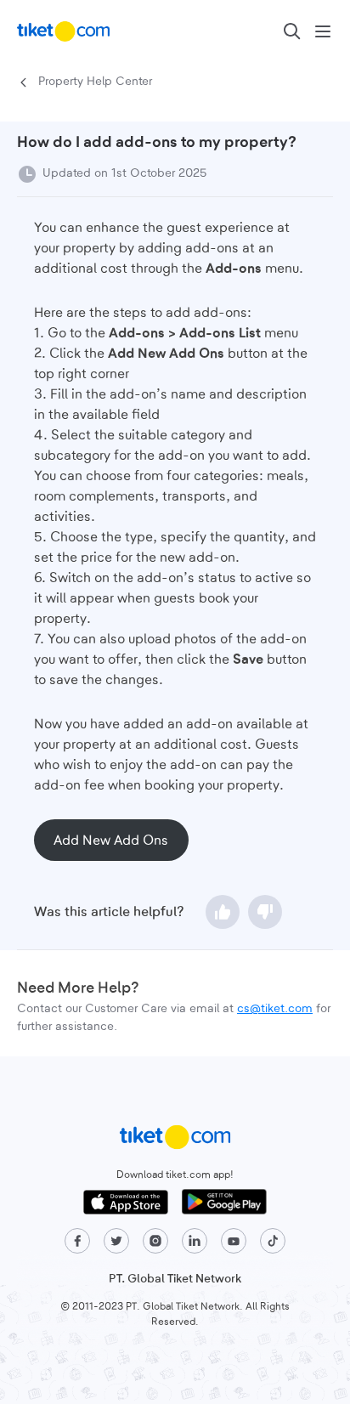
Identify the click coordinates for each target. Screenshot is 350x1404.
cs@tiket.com (275, 1009)
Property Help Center (95, 82)
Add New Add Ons (111, 840)
